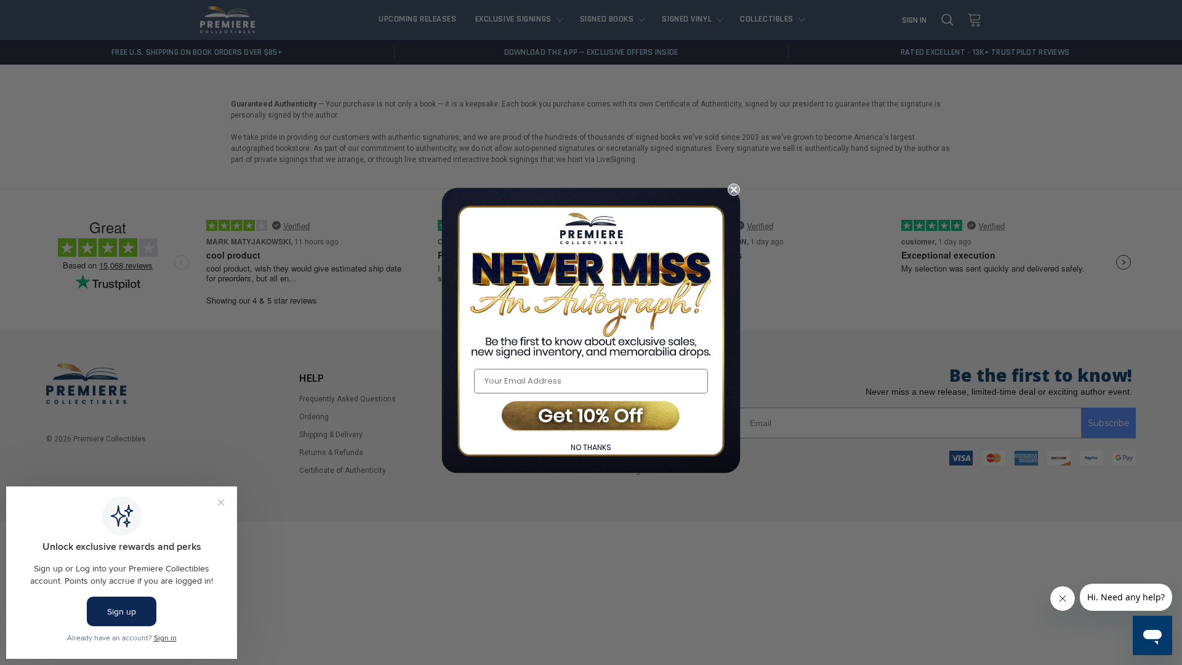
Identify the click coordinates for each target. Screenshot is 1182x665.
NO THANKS (591, 447)
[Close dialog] (734, 189)
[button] (591, 417)
